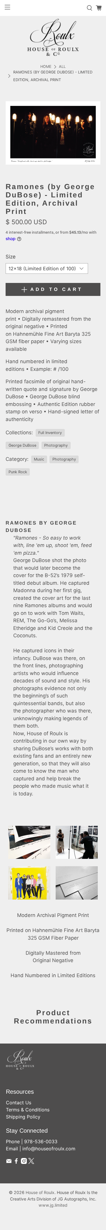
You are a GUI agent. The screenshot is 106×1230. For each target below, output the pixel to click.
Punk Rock (18, 472)
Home (46, 67)
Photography (56, 445)
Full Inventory (50, 432)
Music (39, 459)
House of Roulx (40, 1192)
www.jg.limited (53, 1205)
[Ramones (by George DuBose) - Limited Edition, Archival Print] (53, 133)
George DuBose (22, 445)
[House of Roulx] (53, 37)
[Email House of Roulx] (9, 1162)
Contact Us (18, 1102)
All (62, 67)
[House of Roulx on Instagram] (24, 1162)
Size (11, 257)
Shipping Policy (23, 1117)
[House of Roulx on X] (31, 1162)
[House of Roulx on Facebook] (16, 1162)
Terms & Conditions (27, 1110)
